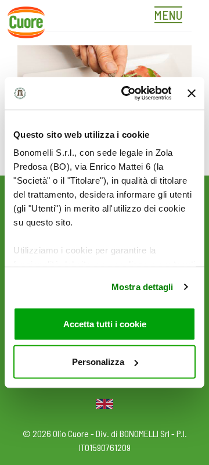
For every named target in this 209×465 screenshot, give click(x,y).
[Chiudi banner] (192, 93)
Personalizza (98, 362)
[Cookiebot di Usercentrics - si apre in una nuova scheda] (126, 93)
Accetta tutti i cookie (104, 323)
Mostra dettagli (142, 287)
